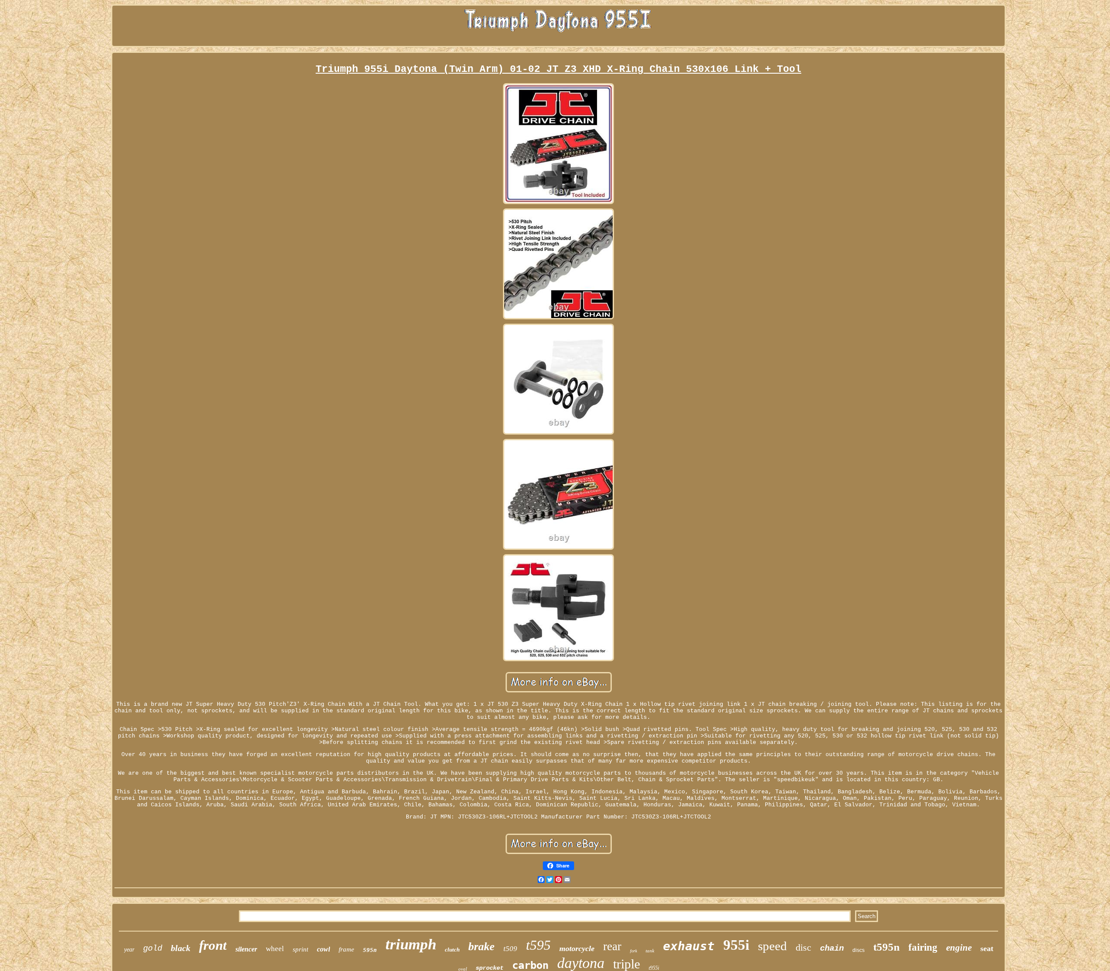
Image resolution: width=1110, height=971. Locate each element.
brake (481, 946)
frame (346, 949)
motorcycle (576, 948)
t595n (886, 947)
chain (832, 948)
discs (858, 950)
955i (736, 945)
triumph (410, 944)
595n (370, 950)
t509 (510, 949)
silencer (246, 949)
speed (772, 946)
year (129, 949)
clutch (452, 949)
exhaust (689, 946)
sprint (300, 949)
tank (650, 950)
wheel (275, 949)
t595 (538, 945)
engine (959, 947)
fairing (922, 947)
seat (986, 948)
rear (612, 946)
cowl (323, 949)
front (213, 945)
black (180, 948)
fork (633, 950)
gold (152, 948)
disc (803, 947)
